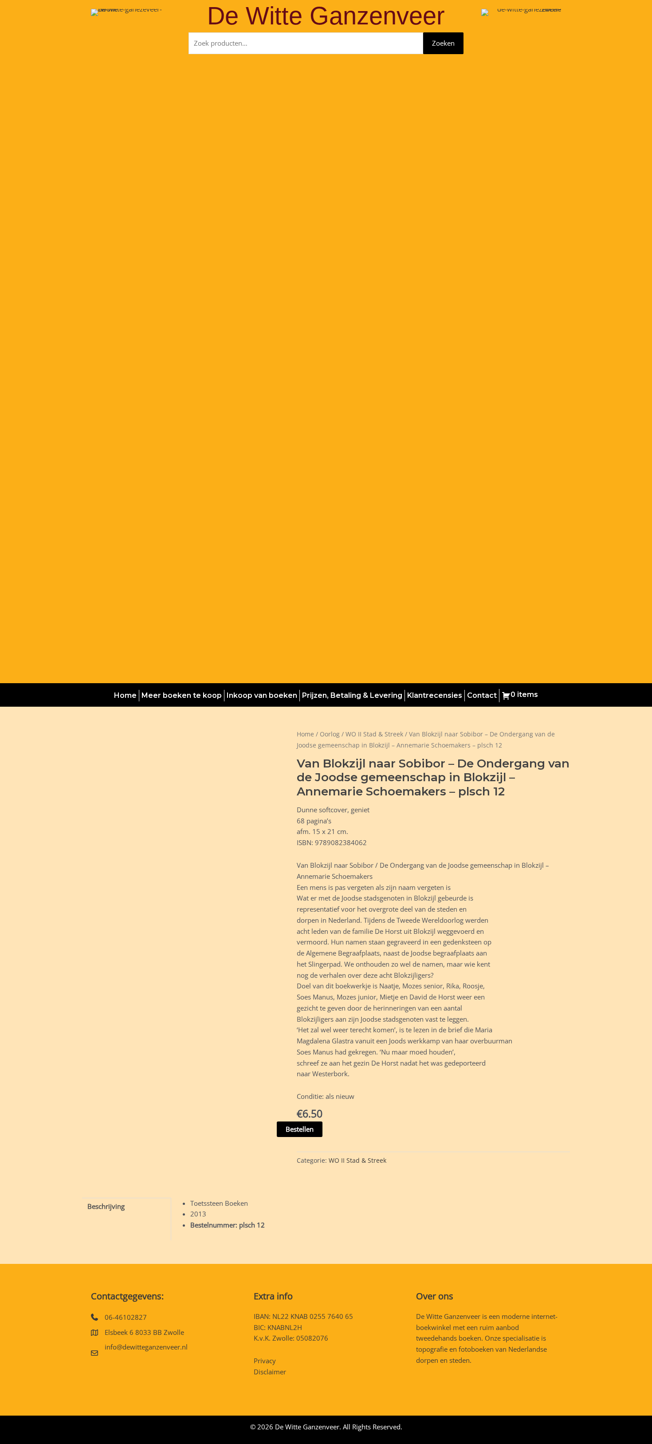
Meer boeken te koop (181, 695)
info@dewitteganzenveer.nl (146, 1346)
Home (125, 695)
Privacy (265, 1360)
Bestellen (300, 1129)
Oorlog (330, 734)
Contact (482, 695)
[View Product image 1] (104, 1065)
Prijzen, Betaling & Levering (352, 695)
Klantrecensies (434, 695)
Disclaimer (270, 1371)
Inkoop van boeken (262, 695)
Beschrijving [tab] (106, 1206)
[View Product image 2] (155, 1065)
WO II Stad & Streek (374, 734)
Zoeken (443, 43)
